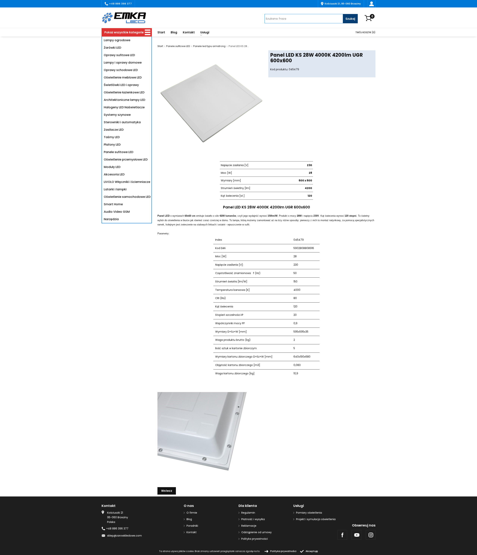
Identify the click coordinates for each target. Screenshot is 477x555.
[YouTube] (356, 535)
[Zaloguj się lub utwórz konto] (371, 3)
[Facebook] (342, 535)
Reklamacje (248, 526)
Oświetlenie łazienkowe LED (124, 92)
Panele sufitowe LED (178, 46)
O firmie (192, 513)
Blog (174, 32)
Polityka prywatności (254, 539)
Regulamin (248, 513)
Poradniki (192, 526)
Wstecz (166, 491)
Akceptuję (312, 551)
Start (161, 32)
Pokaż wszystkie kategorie (124, 32)
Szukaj (350, 19)
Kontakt (189, 32)
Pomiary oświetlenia (309, 513)
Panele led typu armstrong (209, 46)
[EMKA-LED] (127, 17)
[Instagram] (370, 535)
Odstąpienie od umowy (256, 532)
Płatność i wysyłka (253, 519)
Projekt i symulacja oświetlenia (316, 519)
